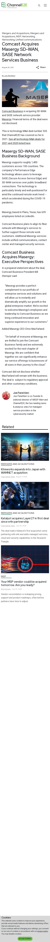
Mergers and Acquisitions (15, 33)
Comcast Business (12, 111)
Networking (28, 36)
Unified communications (29, 39)
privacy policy (42, 931)
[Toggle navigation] (45, 5)
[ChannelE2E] (14, 5)
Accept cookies (25, 938)
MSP (18, 36)
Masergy (6, 119)
